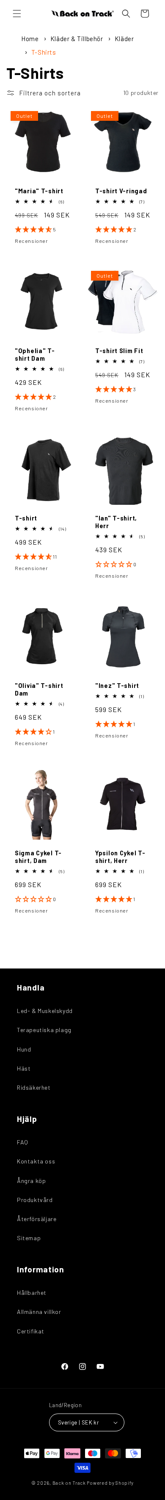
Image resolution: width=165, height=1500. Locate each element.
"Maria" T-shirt (39, 191)
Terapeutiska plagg (44, 1029)
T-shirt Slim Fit (119, 350)
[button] (17, 13)
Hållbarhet (32, 1292)
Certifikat (30, 1331)
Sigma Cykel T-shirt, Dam (38, 856)
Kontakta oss (36, 1161)
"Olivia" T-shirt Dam (39, 689)
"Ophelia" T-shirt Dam (35, 354)
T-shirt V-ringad (121, 191)
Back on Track (69, 1483)
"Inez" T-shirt (117, 685)
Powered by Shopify (110, 1483)
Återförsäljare (36, 1218)
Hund (24, 1049)
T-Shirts (43, 52)
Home (29, 38)
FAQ (22, 1142)
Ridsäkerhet (34, 1087)
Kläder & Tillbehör (77, 38)
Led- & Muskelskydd (45, 1010)
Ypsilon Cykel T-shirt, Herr (120, 856)
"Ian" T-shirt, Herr (116, 522)
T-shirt (26, 518)
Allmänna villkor (39, 1311)
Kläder (124, 38)
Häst (23, 1068)
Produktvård (35, 1199)
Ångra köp (31, 1180)
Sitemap (29, 1237)
